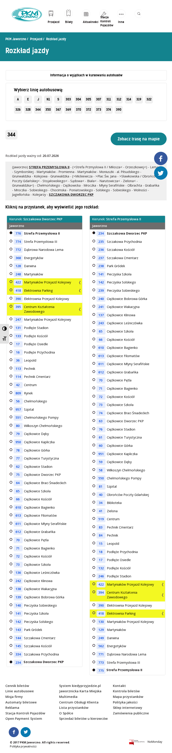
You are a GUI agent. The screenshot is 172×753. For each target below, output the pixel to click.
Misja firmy (14, 697)
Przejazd (36, 39)
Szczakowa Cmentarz (39, 638)
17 (17, 344)
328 (28, 110)
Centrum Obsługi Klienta (79, 702)
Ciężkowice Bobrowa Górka (44, 597)
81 (100, 486)
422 (18, 282)
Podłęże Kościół (36, 336)
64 (17, 483)
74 (100, 413)
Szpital (29, 409)
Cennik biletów (17, 686)
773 (101, 662)
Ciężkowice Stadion (38, 466)
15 (100, 543)
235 (101, 241)
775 (101, 670)
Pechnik (29, 368)
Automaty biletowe (21, 702)
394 (101, 592)
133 (18, 336)
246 (101, 576)
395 (18, 307)
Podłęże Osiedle (36, 344)
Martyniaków (33, 274)
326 (18, 110)
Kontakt (119, 686)
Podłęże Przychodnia (39, 352)
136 (18, 572)
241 (101, 307)
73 (17, 564)
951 (101, 454)
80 (17, 426)
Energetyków (33, 258)
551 (18, 417)
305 (88, 99)
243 (101, 323)
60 (100, 445)
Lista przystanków (73, 707)
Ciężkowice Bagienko (39, 507)
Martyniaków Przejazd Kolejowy (47, 282)
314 (128, 99)
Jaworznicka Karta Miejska (80, 691)
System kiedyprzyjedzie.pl (80, 686)
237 (101, 258)
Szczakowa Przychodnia (41, 654)
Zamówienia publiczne (131, 713)
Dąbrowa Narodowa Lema (43, 250)
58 (100, 470)
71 (17, 548)
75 (17, 474)
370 (78, 110)
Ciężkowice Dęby (36, 434)
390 (118, 110)
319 (138, 99)
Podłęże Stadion (36, 328)
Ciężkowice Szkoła (37, 491)
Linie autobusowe (19, 691)
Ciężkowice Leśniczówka (42, 572)
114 (18, 376)
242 (18, 581)
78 (17, 450)
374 (108, 110)
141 (18, 613)
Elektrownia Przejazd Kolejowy (46, 299)
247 (18, 319)
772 (18, 250)
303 (68, 99)
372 (88, 110)
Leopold (30, 360)
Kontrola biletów (126, 691)
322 (148, 99)
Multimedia (68, 697)
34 (100, 503)
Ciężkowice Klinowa (38, 581)
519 (101, 519)
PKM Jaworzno (15, 39)
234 (18, 662)
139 (18, 597)
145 (18, 646)
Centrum (30, 385)
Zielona (112, 511)
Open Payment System (23, 718)
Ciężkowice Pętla (36, 540)
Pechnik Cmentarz (37, 376)
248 (18, 274)
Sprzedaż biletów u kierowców (83, 718)
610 (18, 507)
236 (101, 250)
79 (17, 434)
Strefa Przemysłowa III (40, 241)
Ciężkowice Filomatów (40, 515)
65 (17, 491)
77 (17, 458)
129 (101, 630)
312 (118, 99)
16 (17, 352)
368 (18, 258)
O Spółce (66, 713)
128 (18, 266)
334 (18, 654)
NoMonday (155, 742)
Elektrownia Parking (38, 290)
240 (101, 299)
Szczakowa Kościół (38, 646)
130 (101, 622)
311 (108, 99)
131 (18, 328)
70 (17, 540)
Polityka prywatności (23, 746)
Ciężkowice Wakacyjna (40, 589)
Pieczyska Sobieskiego (40, 605)
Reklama (12, 707)
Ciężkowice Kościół (38, 499)
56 (17, 401)
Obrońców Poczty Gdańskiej (128, 495)
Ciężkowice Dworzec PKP (42, 474)
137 (101, 315)
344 (38, 110)
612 (18, 532)
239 (101, 290)
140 (18, 605)
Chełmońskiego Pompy (41, 417)
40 (100, 495)
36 (17, 360)
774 (18, 241)
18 (100, 552)
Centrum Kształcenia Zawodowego (39, 309)
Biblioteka (114, 503)
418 (18, 290)
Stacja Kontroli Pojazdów (25, 713)
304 (78, 99)
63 (100, 421)
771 (101, 654)
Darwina (30, 266)
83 (100, 527)
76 (100, 429)
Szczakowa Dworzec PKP (127, 233)
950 (18, 442)
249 (101, 638)
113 (18, 368)
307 (98, 99)
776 (18, 233)
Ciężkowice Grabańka (39, 532)
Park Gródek (33, 630)
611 (18, 524)
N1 (48, 99)
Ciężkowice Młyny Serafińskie (45, 524)
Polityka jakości (125, 702)
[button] (138, 18)
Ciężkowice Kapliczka (39, 442)
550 (101, 478)
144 (18, 638)
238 (101, 266)
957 (18, 409)
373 (98, 110)
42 (17, 385)
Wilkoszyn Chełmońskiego (43, 426)
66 (17, 499)
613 (18, 515)
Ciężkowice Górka (37, 450)
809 (18, 393)
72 (17, 556)
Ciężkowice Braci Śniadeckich (45, 483)
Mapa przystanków (128, 697)
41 (100, 511)
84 (100, 535)
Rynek (28, 393)
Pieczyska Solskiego (38, 622)
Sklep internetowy (127, 707)
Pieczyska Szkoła (36, 613)
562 (101, 646)
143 (18, 630)
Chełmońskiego (35, 401)
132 (101, 568)
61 (100, 437)
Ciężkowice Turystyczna (41, 458)
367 (58, 110)
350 (48, 110)
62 (17, 466)
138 (18, 589)
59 (100, 462)
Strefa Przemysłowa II (42, 233)
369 (68, 110)
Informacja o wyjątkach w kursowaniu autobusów (86, 75)
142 (18, 622)
